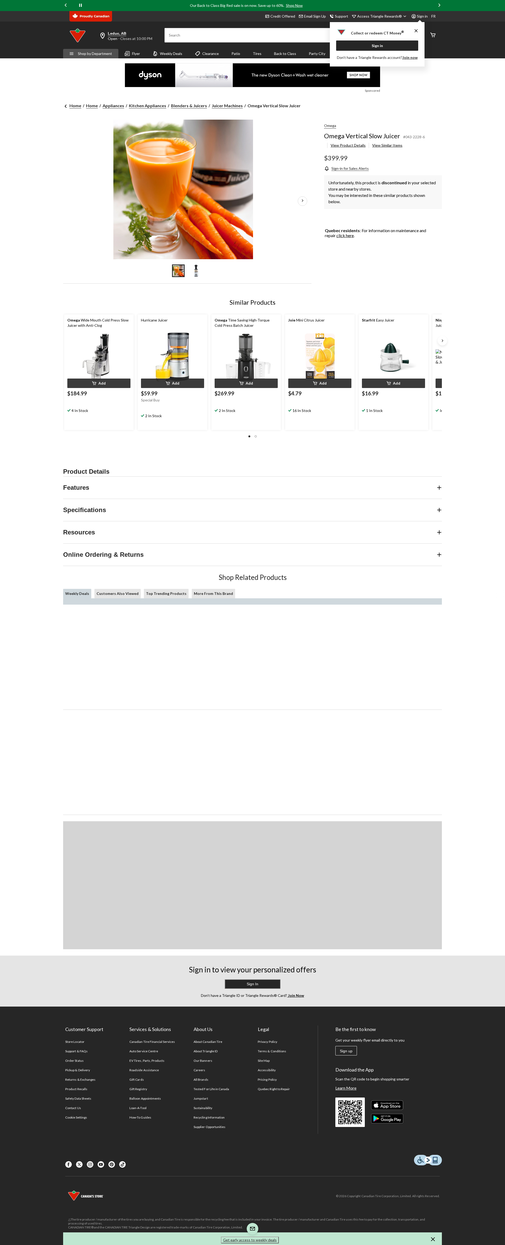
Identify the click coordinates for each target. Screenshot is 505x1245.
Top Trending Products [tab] (166, 593)
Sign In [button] (252, 984)
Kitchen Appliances (147, 105)
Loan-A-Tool (137, 1108)
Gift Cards (136, 1079)
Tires (257, 53)
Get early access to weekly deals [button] (250, 1240)
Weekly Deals (171, 53)
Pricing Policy (267, 1079)
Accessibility (267, 1070)
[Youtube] (101, 1164)
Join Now (295, 995)
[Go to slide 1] (178, 270)
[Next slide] (439, 6)
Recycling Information (209, 1117)
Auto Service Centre (143, 1051)
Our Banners (203, 1061)
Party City (317, 53)
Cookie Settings (76, 1117)
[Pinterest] (111, 1164)
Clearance (210, 53)
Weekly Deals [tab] (77, 593)
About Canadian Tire (208, 1042)
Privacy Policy (267, 1042)
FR (433, 16)
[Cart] (433, 35)
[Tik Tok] (122, 1164)
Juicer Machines (227, 105)
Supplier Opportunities (209, 1127)
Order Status (74, 1061)
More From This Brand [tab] (213, 593)
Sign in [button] (422, 16)
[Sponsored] (252, 75)
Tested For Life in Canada (211, 1089)
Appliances (113, 105)
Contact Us (73, 1108)
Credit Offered (282, 16)
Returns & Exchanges (80, 1079)
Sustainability (203, 1108)
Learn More (345, 1087)
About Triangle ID (206, 1051)
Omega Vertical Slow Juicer (362, 136)
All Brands (201, 1079)
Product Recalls (76, 1089)
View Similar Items (387, 145)
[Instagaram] (90, 1164)
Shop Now (294, 5)
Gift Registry (138, 1089)
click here (345, 235)
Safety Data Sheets (78, 1098)
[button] (98, 383)
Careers (199, 1070)
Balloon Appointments (145, 1098)
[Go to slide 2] (196, 270)
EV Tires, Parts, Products (146, 1061)
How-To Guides (140, 1117)
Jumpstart (201, 1098)
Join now (410, 57)
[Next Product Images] (302, 201)
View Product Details (348, 145)
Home (75, 105)
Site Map (264, 1061)
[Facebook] (68, 1164)
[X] (79, 1164)
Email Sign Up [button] (315, 16)
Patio (235, 53)
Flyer (136, 53)
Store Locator (74, 1042)
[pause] (80, 5)
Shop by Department (95, 53)
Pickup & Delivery (77, 1070)
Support (341, 16)
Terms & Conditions (272, 1051)
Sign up (346, 1051)
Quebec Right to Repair (274, 1089)
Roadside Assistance (144, 1070)
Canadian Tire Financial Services (152, 1042)
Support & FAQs (76, 1051)
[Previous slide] (65, 6)
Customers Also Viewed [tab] (118, 593)
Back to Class (285, 53)
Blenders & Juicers (189, 105)
